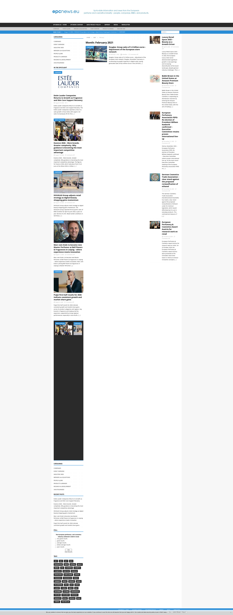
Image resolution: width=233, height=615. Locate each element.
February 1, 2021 (114, 54)
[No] (231, 612)
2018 (71, 561)
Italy (66, 585)
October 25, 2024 (168, 236)
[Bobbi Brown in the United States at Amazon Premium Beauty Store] (155, 91)
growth (71, 581)
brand (57, 568)
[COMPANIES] (96, 54)
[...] (73, 114)
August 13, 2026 (59, 155)
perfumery (65, 595)
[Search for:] (170, 32)
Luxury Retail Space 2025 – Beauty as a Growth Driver (168, 40)
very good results (62, 539)
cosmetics (58, 571)
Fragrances (67, 578)
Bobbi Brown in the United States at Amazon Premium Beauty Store (170, 79)
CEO (62, 568)
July (71, 585)
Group (65, 581)
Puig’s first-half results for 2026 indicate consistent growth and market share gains (68, 297)
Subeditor (124, 54)
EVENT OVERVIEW (95, 28)
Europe (77, 574)
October (66, 591)
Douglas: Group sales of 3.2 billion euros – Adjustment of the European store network (127, 49)
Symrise (57, 602)
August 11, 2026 (59, 254)
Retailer (72, 598)
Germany (57, 581)
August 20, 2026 (59, 103)
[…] (141, 63)
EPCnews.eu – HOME (60, 25)
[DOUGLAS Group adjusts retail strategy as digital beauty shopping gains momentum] (68, 182)
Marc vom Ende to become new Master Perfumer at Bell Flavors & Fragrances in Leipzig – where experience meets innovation (68, 248)
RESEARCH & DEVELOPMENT (62, 60)
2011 (56, 561)
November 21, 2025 (169, 141)
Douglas (74, 571)
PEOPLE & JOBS (66, 28)
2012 (61, 561)
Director (66, 571)
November (58, 591)
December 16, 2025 (169, 85)
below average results (63, 545)
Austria (72, 564)
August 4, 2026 (59, 302)
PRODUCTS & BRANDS (108, 28)
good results (61, 541)
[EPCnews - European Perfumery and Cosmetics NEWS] (100, 22)
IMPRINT (107, 25)
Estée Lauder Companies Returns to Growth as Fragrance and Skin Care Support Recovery (68, 97)
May (76, 588)
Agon (66, 564)
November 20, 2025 (169, 189)
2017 (66, 561)
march (71, 588)
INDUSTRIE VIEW (121, 28)
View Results (68, 552)
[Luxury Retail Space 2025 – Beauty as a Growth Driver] (155, 53)
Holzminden (58, 585)
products (58, 598)
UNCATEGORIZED (59, 63)
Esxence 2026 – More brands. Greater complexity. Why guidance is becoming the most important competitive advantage (68, 148)
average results (61, 543)
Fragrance (58, 578)
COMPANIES (56, 28)
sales (78, 598)
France (76, 578)
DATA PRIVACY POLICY (94, 25)
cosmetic (77, 568)
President (74, 595)
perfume (57, 595)
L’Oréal (64, 588)
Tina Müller (65, 602)
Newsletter (126, 25)
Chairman (69, 568)
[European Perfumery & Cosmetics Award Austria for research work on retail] (155, 240)
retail (65, 598)
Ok (170, 612)
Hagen (79, 581)
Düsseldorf (58, 574)
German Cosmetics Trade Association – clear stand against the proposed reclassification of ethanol (170, 180)
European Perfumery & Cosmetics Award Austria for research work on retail (170, 228)
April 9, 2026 (167, 47)
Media (116, 25)
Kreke (77, 585)
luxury (57, 588)
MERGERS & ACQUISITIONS (80, 28)
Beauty (80, 564)
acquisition (58, 564)
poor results (60, 547)
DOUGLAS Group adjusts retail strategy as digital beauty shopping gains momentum (67, 197)
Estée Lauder (68, 574)
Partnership (75, 591)
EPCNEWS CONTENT (76, 25)
